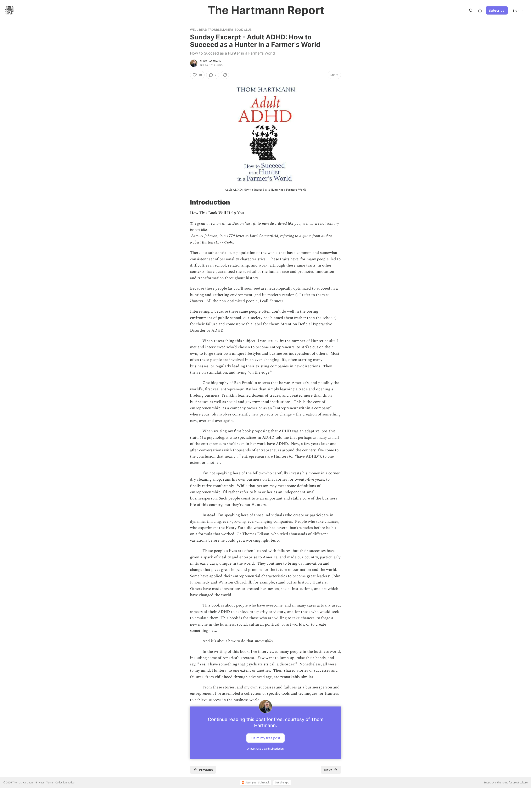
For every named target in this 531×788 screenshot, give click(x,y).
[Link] (184, 202)
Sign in (518, 10)
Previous (206, 770)
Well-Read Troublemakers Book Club (221, 29)
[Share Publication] (480, 10)
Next (328, 770)
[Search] (471, 10)
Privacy (40, 782)
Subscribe (496, 10)
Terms (50, 782)
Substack (489, 782)
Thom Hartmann (210, 61)
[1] (201, 438)
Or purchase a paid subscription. (265, 748)
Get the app (282, 782)
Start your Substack (257, 782)
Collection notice (64, 782)
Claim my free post (265, 738)
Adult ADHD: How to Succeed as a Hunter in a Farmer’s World (265, 190)
